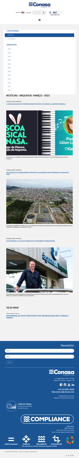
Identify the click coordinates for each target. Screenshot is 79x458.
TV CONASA (11, 39)
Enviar (10, 362)
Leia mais (39, 132)
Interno (28, 12)
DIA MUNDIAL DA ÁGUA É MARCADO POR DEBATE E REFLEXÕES (30, 241)
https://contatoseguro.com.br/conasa (63, 432)
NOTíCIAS (11, 35)
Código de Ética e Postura (66, 396)
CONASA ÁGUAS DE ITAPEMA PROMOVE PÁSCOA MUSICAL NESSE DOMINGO (36, 104)
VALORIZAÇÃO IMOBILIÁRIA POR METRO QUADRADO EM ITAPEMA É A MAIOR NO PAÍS (37, 173)
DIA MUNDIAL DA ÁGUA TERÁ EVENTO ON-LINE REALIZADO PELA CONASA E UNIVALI (37, 317)
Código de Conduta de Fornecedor (63, 398)
